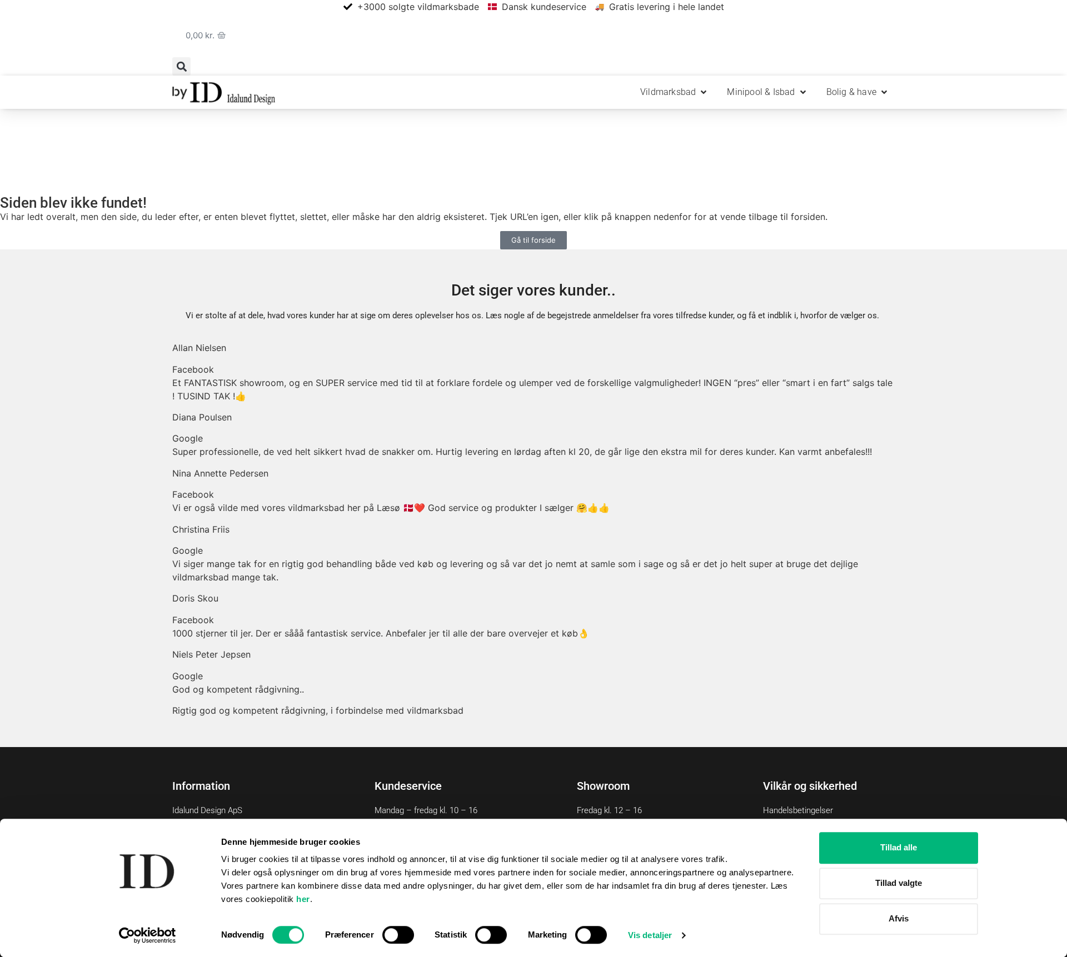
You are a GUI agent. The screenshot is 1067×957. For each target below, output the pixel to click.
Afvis (899, 918)
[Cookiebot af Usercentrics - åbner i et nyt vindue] (147, 935)
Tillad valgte (898, 883)
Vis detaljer (650, 935)
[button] (181, 66)
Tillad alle (898, 847)
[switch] (398, 935)
